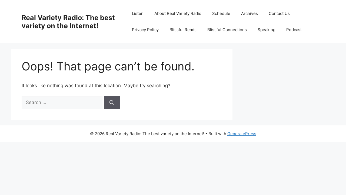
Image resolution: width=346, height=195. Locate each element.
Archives (249, 13)
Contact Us (279, 13)
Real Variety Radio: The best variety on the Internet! (68, 22)
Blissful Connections (227, 29)
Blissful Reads (183, 29)
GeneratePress (241, 133)
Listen (138, 13)
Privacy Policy (145, 29)
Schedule (221, 13)
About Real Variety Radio (177, 13)
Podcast (294, 29)
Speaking (266, 29)
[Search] (112, 102)
